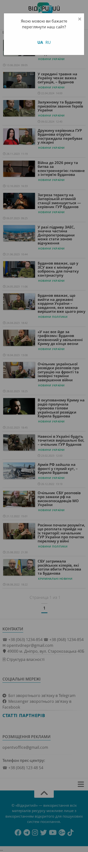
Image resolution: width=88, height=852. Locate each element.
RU (48, 42)
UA (40, 42)
